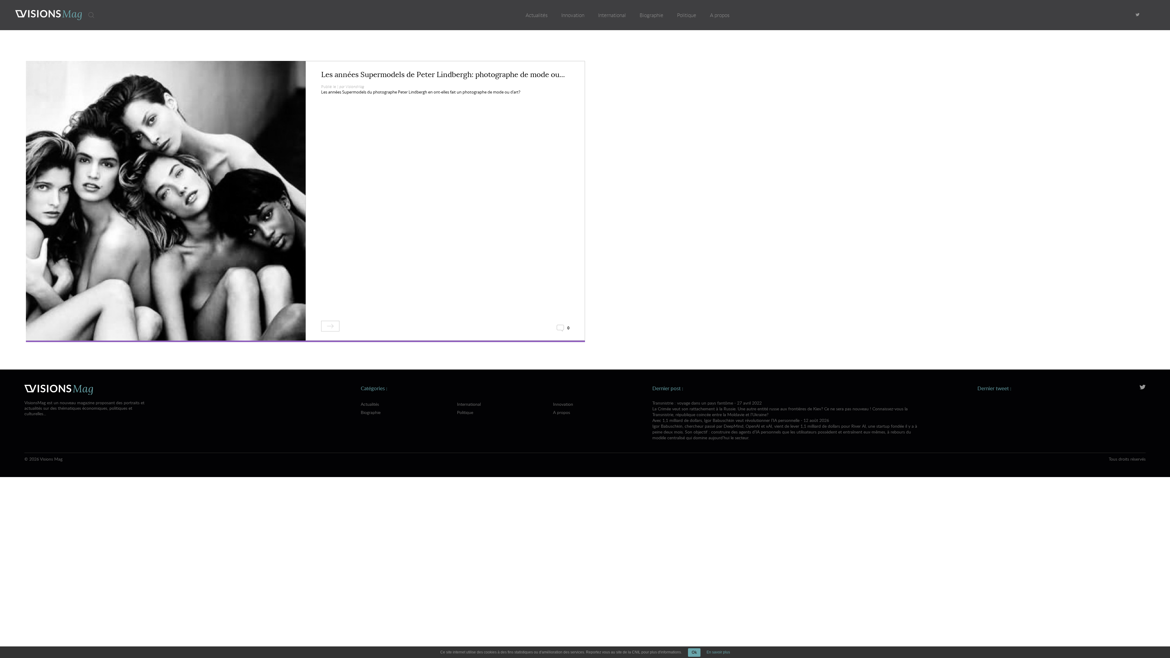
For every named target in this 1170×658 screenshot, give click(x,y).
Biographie (651, 15)
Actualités (537, 15)
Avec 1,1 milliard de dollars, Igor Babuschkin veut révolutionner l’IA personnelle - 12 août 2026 (784, 428)
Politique (686, 15)
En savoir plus (718, 652)
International (612, 15)
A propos (719, 15)
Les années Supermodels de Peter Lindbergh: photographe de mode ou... (443, 74)
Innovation (572, 15)
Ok (694, 652)
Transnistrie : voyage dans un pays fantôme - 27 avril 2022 (780, 408)
